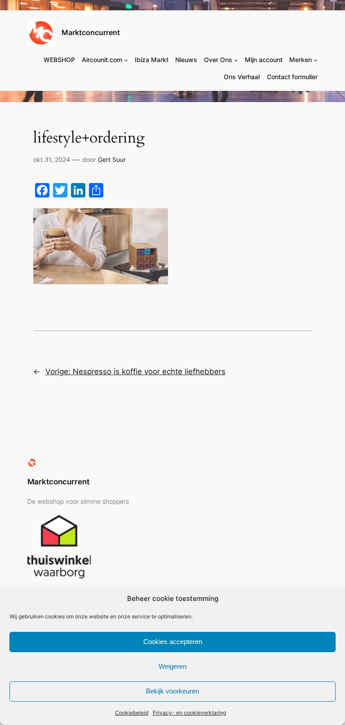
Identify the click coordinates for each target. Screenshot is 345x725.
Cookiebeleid (131, 712)
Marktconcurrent (91, 32)
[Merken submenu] (316, 60)
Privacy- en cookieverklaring (189, 712)
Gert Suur (112, 159)
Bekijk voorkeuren (172, 691)
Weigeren (172, 666)
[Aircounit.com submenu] (126, 60)
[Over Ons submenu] (236, 60)
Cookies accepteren (172, 641)
